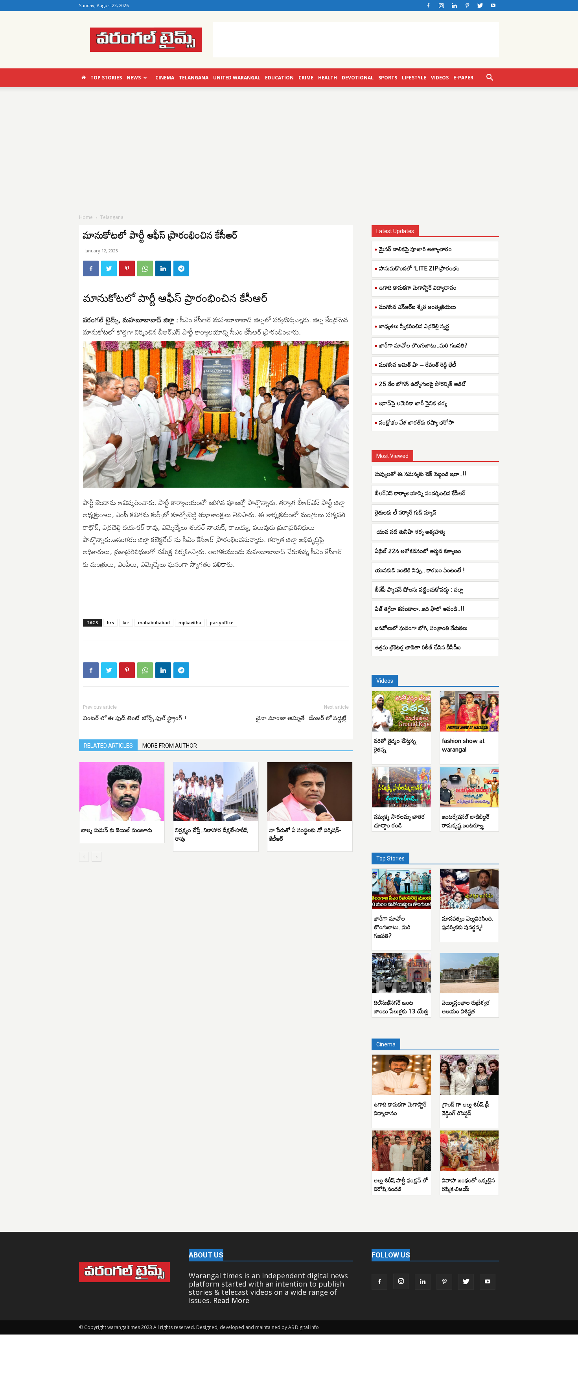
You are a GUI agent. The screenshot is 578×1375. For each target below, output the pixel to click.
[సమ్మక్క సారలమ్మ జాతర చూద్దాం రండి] (401, 787)
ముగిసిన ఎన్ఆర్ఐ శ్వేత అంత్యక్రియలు (417, 306)
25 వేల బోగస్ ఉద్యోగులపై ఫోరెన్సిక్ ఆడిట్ (422, 384)
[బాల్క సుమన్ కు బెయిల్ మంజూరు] (121, 791)
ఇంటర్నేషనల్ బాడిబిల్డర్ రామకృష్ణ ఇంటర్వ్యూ (466, 821)
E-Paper (463, 77)
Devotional (358, 77)
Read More (231, 1300)
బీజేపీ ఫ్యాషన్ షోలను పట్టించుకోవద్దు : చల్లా (419, 589)
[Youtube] (493, 5)
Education (279, 77)
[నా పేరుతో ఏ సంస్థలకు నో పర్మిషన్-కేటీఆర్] (309, 791)
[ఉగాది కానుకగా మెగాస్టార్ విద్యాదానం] (401, 1075)
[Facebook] (428, 5)
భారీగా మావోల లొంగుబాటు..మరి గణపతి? (423, 345)
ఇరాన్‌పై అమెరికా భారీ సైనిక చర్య (413, 403)
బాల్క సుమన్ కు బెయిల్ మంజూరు (116, 830)
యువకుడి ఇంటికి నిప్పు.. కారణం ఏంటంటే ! (420, 570)
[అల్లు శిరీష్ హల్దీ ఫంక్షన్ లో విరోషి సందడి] (401, 1151)
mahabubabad (154, 622)
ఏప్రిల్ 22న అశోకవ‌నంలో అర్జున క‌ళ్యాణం (418, 551)
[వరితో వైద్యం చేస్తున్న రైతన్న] (401, 711)
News (134, 77)
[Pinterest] (467, 5)
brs (110, 622)
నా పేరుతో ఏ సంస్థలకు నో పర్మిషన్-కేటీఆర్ (305, 834)
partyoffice (222, 622)
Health (327, 77)
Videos (440, 77)
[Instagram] (441, 5)
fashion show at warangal (463, 745)
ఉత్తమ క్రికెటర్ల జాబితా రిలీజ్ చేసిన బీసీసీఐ (418, 647)
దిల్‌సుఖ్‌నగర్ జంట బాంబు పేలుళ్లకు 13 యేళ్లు (401, 1006)
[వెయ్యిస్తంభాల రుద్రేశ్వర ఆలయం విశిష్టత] (469, 973)
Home (86, 217)
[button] (489, 78)
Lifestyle (414, 77)
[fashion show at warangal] (469, 711)
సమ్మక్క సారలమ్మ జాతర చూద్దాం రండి (399, 821)
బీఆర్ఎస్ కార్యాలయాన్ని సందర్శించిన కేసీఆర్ (421, 493)
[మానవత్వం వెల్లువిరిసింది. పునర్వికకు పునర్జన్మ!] (469, 889)
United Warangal (236, 77)
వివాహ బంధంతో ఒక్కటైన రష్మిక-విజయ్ (468, 1184)
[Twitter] (480, 5)
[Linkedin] (454, 5)
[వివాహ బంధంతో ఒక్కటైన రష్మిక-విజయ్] (469, 1151)
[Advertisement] (356, 39)
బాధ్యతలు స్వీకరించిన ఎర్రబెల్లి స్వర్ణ (414, 326)
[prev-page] (84, 857)
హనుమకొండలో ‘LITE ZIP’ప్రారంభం (419, 268)
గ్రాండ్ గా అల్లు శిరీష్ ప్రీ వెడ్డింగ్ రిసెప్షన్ (466, 1108)
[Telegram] (181, 268)
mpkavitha (190, 622)
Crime (305, 77)
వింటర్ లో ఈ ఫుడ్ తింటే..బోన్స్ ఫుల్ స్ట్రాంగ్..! (134, 718)
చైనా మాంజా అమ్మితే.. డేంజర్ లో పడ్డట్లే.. (302, 718)
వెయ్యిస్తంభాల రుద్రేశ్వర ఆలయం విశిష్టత (466, 1006)
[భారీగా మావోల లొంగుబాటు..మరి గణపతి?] (401, 889)
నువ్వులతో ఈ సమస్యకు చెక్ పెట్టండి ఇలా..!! (422, 474)
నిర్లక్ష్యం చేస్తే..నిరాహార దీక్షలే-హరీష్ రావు (211, 834)
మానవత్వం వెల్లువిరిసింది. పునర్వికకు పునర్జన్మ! (467, 922)
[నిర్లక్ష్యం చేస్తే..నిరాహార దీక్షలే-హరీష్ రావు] (215, 791)
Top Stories (106, 77)
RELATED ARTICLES (108, 746)
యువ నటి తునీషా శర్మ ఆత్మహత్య (411, 531)
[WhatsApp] (145, 268)
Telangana (193, 77)
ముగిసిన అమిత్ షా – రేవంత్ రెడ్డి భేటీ (417, 364)
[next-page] (96, 857)
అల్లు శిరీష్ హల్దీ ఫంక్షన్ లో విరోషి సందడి (401, 1184)
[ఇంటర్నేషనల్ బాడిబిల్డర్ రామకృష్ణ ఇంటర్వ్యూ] (469, 787)
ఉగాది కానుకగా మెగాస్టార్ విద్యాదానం (418, 287)
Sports (387, 77)
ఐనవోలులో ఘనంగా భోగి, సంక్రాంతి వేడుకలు (421, 628)
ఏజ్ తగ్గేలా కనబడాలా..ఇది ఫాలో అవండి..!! (419, 608)
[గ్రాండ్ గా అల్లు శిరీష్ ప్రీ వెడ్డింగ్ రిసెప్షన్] (469, 1075)
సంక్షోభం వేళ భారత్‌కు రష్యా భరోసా (416, 422)
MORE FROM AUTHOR (169, 746)
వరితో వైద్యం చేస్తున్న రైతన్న (395, 745)
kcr (126, 622)
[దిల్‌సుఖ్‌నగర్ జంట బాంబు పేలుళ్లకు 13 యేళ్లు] (401, 973)
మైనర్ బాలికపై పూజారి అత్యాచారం (415, 249)
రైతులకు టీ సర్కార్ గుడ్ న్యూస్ (405, 512)
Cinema (164, 77)
